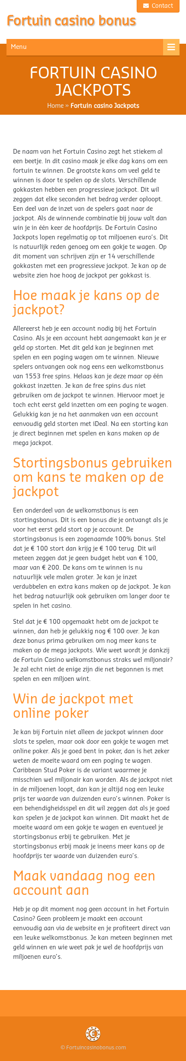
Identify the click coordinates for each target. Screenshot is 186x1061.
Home (55, 106)
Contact (162, 6)
